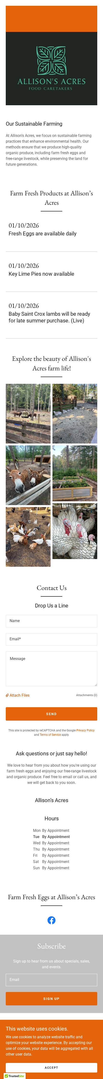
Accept (51, 1067)
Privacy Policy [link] (85, 730)
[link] (51, 18)
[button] (8, 695)
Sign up (51, 999)
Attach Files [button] (19, 695)
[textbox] (51, 621)
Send (51, 714)
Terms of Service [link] (50, 734)
